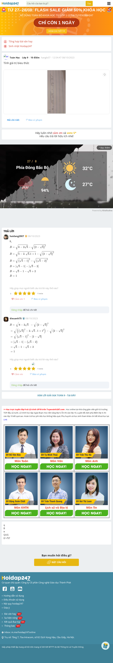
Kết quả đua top (14, 621)
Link (6, 419)
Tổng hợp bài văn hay (20, 41)
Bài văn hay (12, 613)
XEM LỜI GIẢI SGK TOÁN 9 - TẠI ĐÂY (56, 395)
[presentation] (11, 241)
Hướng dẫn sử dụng (14, 595)
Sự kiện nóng (13, 617)
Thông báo (12, 625)
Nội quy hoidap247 (13, 603)
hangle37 (45, 57)
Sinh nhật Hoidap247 (20, 46)
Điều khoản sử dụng (14, 599)
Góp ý (7, 607)
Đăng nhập (17, 309)
